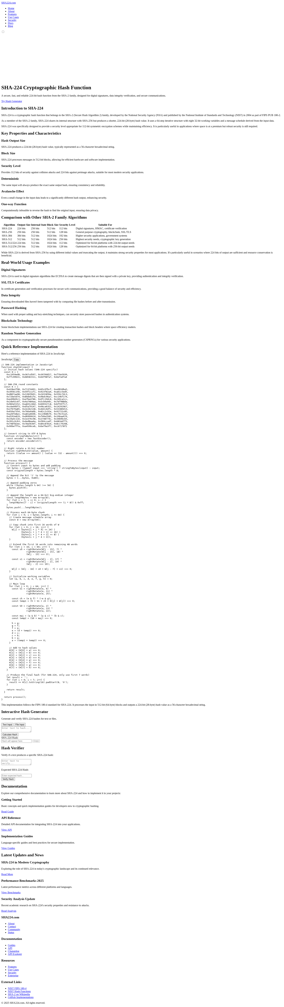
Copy (16, 359)
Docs (10, 23)
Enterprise (13, 975)
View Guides (8, 848)
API (10, 948)
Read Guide (7, 811)
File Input (19, 724)
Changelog (13, 951)
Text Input (7, 724)
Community (14, 929)
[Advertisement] (142, 58)
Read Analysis (8, 911)
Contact (12, 926)
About (11, 11)
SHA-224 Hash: (9, 737)
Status (11, 932)
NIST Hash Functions (19, 991)
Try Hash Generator (11, 101)
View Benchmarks (11, 892)
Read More (7, 874)
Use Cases (13, 17)
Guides (11, 945)
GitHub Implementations (21, 997)
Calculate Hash (10, 734)
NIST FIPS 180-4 (17, 988)
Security (12, 20)
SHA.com (8, 2)
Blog (10, 26)
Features (12, 14)
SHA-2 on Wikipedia (19, 994)
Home (11, 8)
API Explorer (15, 954)
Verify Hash (8, 779)
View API (6, 829)
